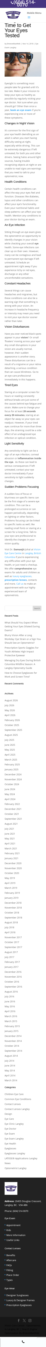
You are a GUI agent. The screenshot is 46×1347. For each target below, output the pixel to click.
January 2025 (11, 769)
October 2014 (12, 1045)
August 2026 (11, 700)
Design (8, 1113)
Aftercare (11, 1260)
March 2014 (11, 1080)
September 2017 (13, 947)
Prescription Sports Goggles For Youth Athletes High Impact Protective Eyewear (22, 651)
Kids (8, 1230)
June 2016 (10, 1001)
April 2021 (10, 843)
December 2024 (13, 774)
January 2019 (11, 897)
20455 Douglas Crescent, (28, 1201)
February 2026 (12, 720)
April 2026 (10, 715)
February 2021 (12, 853)
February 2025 (12, 764)
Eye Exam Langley (14, 1138)
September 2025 (13, 729)
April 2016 (10, 1011)
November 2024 (13, 779)
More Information (15, 1235)
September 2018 (13, 917)
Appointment (13, 1225)
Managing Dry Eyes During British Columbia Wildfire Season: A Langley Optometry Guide (23, 664)
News (8, 1163)
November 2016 (13, 976)
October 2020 (12, 873)
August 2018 (11, 922)
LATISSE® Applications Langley (21, 1158)
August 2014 (11, 1055)
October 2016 (12, 981)
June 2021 (10, 833)
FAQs (9, 1265)
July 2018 (9, 927)
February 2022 (12, 803)
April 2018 (10, 932)
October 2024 (12, 784)
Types (9, 1279)
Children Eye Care (14, 1094)
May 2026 (10, 710)
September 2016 (13, 986)
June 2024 (10, 789)
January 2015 (11, 1031)
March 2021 (11, 848)
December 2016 (13, 971)
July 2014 (9, 1060)
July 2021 (9, 828)
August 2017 (11, 952)
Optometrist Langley (15, 1168)
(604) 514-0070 (20, 1211)
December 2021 (13, 808)
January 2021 (11, 858)
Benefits (10, 1255)
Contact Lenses (13, 1104)
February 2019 (12, 892)
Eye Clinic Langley (14, 1123)
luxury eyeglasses (22, 576)
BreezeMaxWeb (13, 43)
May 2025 (10, 749)
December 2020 (13, 863)
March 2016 (11, 1016)
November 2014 (13, 1040)
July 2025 (9, 739)
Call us (20, 583)
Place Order (12, 1275)
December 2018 (13, 902)
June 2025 (10, 744)
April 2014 (10, 1075)
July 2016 (9, 996)
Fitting (9, 1270)
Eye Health (10, 1143)
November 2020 (13, 868)
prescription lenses (16, 579)
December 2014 (13, 1035)
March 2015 (11, 1021)
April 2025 (10, 754)
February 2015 (12, 1026)
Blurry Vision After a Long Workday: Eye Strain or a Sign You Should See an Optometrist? (23, 639)
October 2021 (12, 813)
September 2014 (13, 1050)
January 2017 (11, 966)
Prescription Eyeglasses (19, 1305)
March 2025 (11, 759)
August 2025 (11, 734)
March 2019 (11, 887)
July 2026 (9, 705)
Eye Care (9, 1118)
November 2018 (13, 907)
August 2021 (11, 823)
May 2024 (10, 794)
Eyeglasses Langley (15, 1153)
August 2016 (11, 991)
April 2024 (10, 799)
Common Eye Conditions (18, 1099)
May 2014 (10, 1070)
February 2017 (12, 961)
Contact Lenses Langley (17, 1109)
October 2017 (12, 942)
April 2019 (10, 883)
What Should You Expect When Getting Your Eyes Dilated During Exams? (22, 626)
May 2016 (10, 1006)
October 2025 (12, 725)
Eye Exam (10, 1133)
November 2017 (13, 937)
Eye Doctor (10, 1128)
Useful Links (12, 1240)
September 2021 (13, 818)
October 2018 (12, 912)
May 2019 (10, 878)
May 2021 (10, 838)
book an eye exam (20, 110)
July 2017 (9, 957)
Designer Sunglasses (17, 1295)
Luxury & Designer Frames (20, 1300)
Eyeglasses (10, 1148)
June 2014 (10, 1065)
